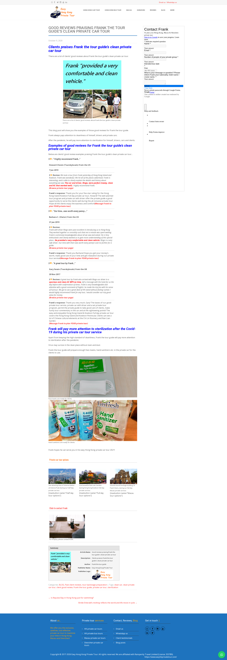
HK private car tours (93, 629)
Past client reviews (73, 584)
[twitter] (57, 2)
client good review (65, 587)
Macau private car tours (94, 638)
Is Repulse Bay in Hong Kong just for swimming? (71, 597)
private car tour (100, 587)
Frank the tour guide (83, 587)
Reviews (153, 10)
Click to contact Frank (58, 508)
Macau (129, 10)
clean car (118, 584)
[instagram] (60, 2)
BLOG (163, 10)
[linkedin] (65, 2)
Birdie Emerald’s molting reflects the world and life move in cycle (107, 602)
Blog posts (120, 642)
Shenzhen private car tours (93, 644)
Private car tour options (59, 459)
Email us (162, 2)
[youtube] (63, 2)
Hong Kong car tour (91, 10)
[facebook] (54, 2)
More (172, 10)
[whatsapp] (51, 2)
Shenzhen (141, 10)
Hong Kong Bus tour (113, 10)
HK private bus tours (93, 633)
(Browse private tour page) (61, 188)
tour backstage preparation (94, 584)
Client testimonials (124, 638)
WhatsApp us (172, 2)
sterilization (113, 587)
